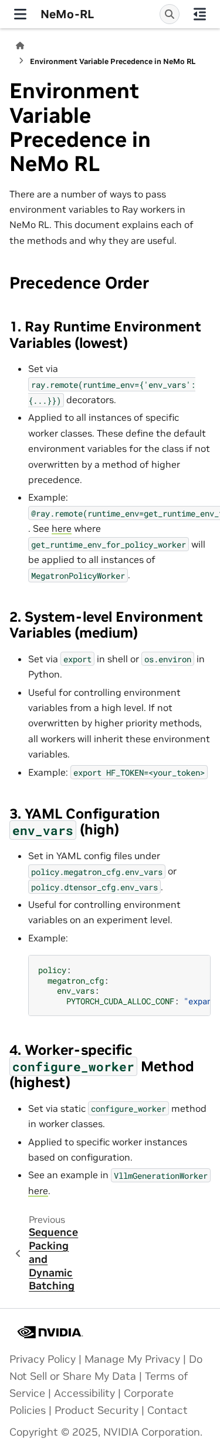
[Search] (170, 14)
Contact (167, 1410)
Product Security (96, 1410)
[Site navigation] (20, 14)
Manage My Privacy (132, 1359)
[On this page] (200, 14)
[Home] (20, 45)
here (62, 528)
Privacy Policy (42, 1359)
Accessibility (84, 1393)
